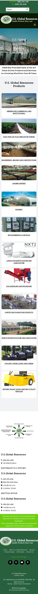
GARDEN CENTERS (19, 183)
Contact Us (29, 552)
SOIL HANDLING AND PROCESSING (19, 286)
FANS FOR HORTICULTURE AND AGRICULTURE (19, 338)
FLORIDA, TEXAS (19, 575)
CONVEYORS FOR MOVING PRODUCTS (19, 312)
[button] (2, 47)
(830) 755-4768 (20, 4)
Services (32, 550)
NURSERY (19, 209)
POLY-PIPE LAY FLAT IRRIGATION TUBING (19, 137)
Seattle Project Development (22, 584)
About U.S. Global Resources (18, 550)
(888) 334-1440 (23, 2)
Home (5, 550)
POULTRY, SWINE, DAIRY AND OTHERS (19, 364)
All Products (20, 552)
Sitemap (9, 584)
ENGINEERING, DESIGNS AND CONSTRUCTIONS (19, 160)
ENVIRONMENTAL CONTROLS (19, 235)
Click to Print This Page (19, 557)
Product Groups (10, 552)
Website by (19, 588)
